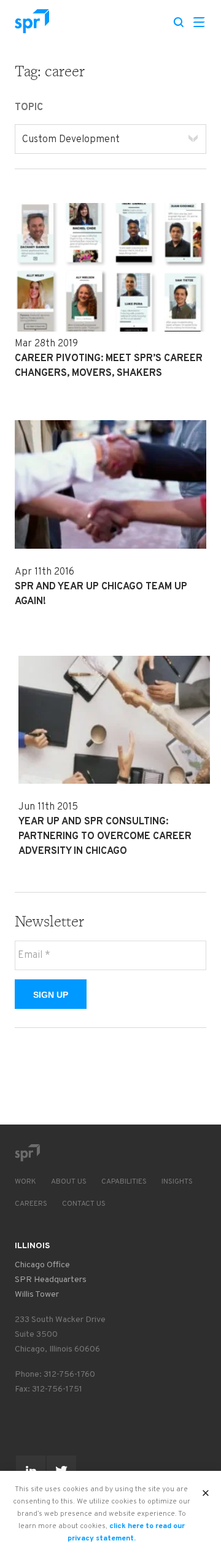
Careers (31, 1204)
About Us (69, 1182)
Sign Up (50, 995)
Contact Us (84, 1204)
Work (25, 1182)
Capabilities (124, 1182)
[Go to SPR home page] (27, 1152)
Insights (177, 1182)
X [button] (206, 1489)
